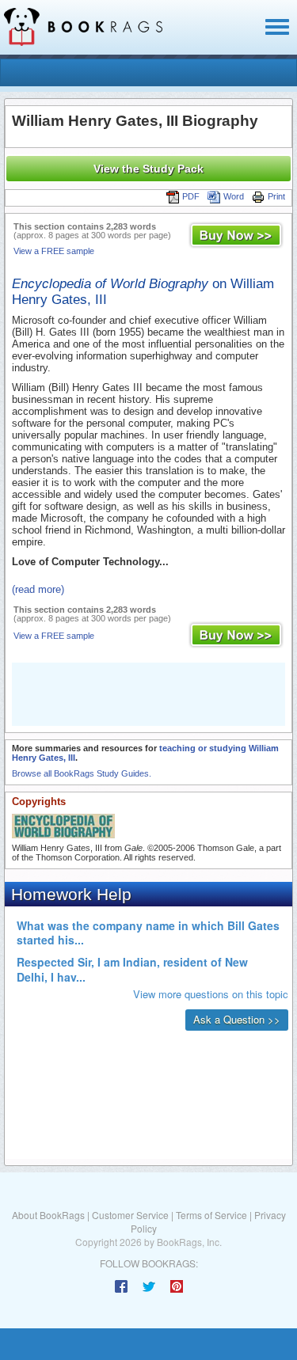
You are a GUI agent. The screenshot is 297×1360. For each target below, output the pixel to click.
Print (276, 196)
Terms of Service (211, 1214)
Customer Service (130, 1214)
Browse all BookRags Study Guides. (81, 773)
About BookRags (48, 1214)
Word (233, 196)
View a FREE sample (53, 251)
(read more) (38, 589)
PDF (191, 196)
